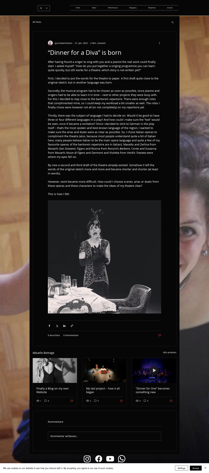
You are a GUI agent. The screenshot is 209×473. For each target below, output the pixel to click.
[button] (172, 22)
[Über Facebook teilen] (49, 325)
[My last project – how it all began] (104, 370)
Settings (181, 468)
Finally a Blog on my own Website (52, 390)
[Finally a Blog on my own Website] (55, 370)
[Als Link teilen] (71, 325)
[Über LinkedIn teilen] (64, 325)
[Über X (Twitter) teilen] (56, 325)
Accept (195, 468)
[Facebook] (98, 458)
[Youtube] (110, 458)
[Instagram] (87, 458)
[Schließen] (205, 468)
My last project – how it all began (103, 390)
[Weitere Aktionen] (159, 43)
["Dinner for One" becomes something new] (154, 370)
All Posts (37, 21)
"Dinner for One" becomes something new (153, 390)
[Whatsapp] (121, 458)
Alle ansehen (169, 352)
